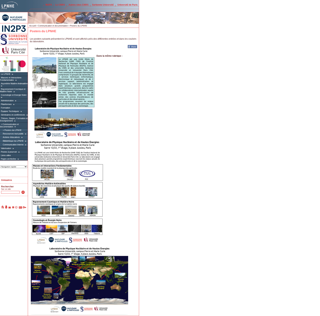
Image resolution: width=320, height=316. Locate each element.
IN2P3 (49, 5)
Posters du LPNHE (12, 130)
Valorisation (6, 148)
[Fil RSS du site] (20, 208)
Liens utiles (6, 155)
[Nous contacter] (9, 208)
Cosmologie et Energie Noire (13, 95)
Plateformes (6, 104)
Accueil (32, 26)
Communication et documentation (9, 125)
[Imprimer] (6, 208)
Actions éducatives (11, 137)
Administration (7, 100)
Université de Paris (127, 5)
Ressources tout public (13, 134)
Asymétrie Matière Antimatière (14, 83)
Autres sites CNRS (79, 5)
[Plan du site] (13, 208)
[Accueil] (2, 208)
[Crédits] (16, 208)
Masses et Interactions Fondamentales (10, 78)
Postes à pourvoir (9, 152)
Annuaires (6, 180)
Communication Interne (13, 144)
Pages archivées (8, 159)
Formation (5, 108)
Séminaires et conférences (13, 115)
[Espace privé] (24, 208)
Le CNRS (60, 5)
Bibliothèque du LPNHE (13, 141)
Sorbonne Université (103, 5)
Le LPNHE (5, 74)
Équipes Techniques (10, 111)
